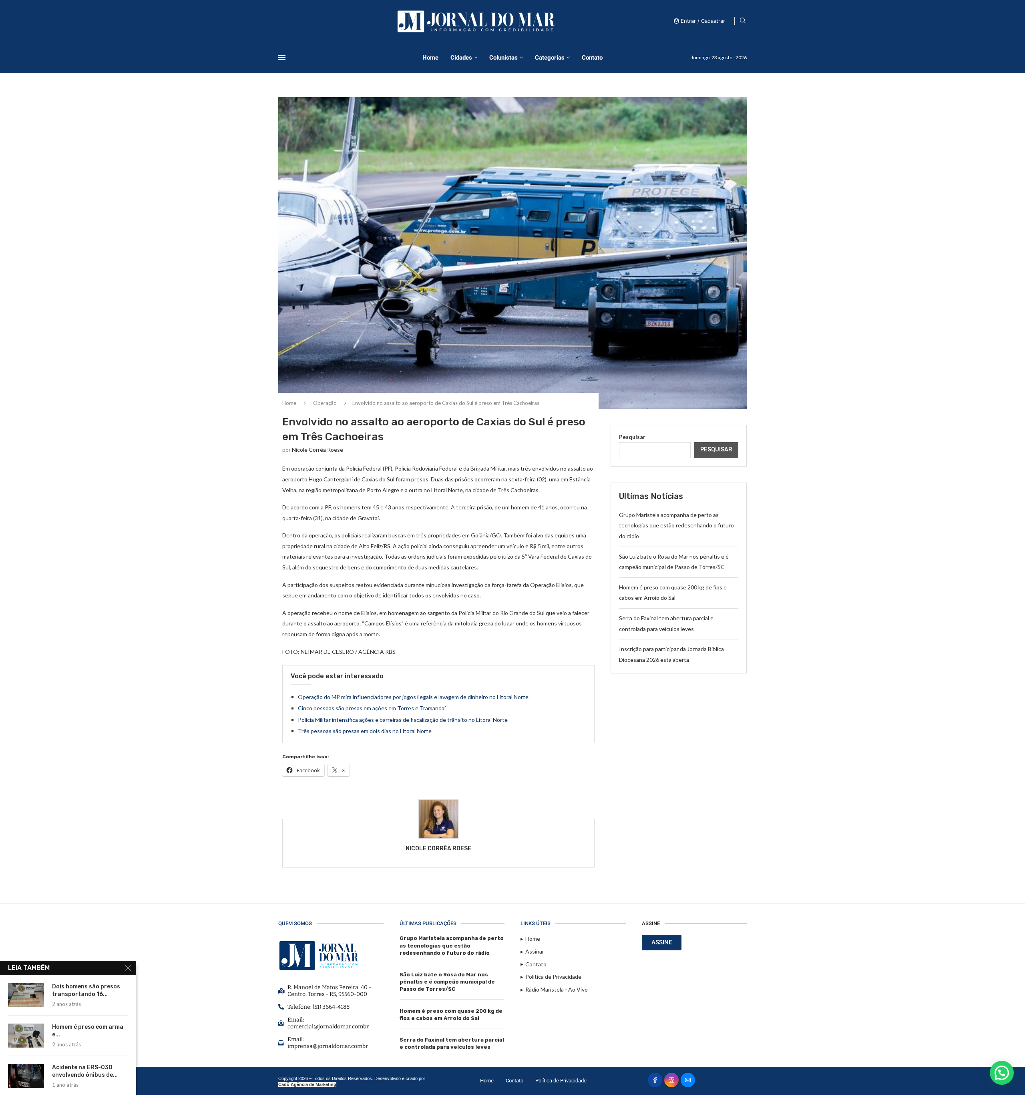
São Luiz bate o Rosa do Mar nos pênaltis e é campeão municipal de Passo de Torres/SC (447, 982)
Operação (325, 403)
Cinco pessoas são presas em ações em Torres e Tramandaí (372, 708)
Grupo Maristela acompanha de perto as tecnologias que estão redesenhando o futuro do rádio (676, 525)
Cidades (461, 57)
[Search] (743, 21)
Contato (592, 57)
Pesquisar (632, 436)
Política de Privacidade (561, 1081)
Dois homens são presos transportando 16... (86, 990)
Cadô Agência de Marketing (307, 1084)
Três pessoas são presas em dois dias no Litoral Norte (365, 730)
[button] (1002, 1073)
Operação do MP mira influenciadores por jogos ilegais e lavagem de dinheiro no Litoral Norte (413, 696)
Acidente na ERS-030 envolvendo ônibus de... (85, 1071)
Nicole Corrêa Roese (317, 449)
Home (430, 57)
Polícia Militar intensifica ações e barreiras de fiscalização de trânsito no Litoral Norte (403, 719)
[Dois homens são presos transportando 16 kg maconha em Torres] (26, 995)
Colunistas (503, 57)
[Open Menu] (281, 57)
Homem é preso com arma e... (87, 1031)
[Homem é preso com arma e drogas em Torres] (26, 1036)
